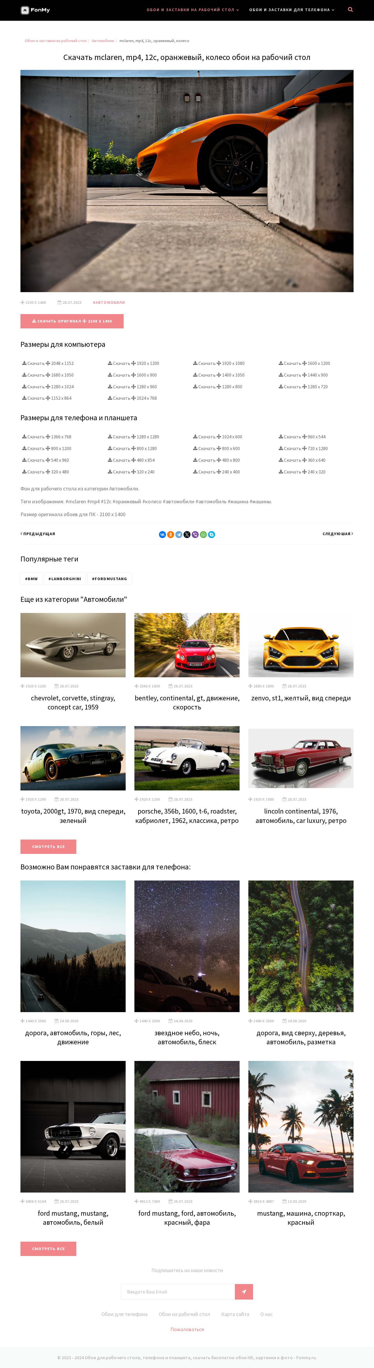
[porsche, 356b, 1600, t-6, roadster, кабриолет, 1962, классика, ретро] (187, 758)
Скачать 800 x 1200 (49, 448)
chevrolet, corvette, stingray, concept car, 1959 (73, 702)
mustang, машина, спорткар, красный (301, 1218)
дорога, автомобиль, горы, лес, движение (73, 1037)
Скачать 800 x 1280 (134, 448)
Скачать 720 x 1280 (305, 448)
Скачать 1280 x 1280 (135, 437)
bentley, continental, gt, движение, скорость (187, 702)
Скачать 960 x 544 (304, 437)
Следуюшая (337, 533)
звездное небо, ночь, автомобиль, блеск (187, 1037)
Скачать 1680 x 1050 (50, 375)
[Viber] (195, 534)
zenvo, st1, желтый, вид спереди (301, 697)
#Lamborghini (65, 578)
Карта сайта (235, 1314)
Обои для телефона (124, 1314)
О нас (266, 1314)
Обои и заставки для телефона (289, 9)
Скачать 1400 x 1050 (221, 375)
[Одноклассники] (170, 534)
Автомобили (103, 40)
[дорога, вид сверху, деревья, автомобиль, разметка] (301, 946)
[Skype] (211, 534)
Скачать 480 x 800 (219, 460)
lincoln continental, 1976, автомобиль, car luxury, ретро (301, 816)
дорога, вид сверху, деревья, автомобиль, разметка (301, 1037)
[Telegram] (178, 534)
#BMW (31, 578)
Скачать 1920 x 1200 (135, 363)
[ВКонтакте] (162, 534)
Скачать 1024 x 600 (220, 437)
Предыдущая (39, 533)
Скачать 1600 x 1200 (306, 363)
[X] (187, 534)
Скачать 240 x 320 (304, 472)
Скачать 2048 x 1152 (50, 363)
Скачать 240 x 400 (219, 472)
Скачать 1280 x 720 (305, 387)
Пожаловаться (187, 1329)
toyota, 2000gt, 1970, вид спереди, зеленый (73, 816)
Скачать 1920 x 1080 (221, 363)
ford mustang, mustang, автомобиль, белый (73, 1218)
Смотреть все (48, 846)
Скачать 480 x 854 (133, 460)
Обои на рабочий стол (184, 1314)
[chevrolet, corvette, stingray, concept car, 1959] (73, 645)
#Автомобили (109, 302)
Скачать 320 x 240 (133, 472)
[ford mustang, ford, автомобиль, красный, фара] (187, 1127)
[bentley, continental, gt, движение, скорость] (187, 645)
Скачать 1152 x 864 (49, 398)
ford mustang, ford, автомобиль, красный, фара (187, 1218)
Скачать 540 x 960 (48, 460)
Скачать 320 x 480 (48, 472)
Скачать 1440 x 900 (305, 375)
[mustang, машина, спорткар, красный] (301, 1127)
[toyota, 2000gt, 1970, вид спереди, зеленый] (73, 758)
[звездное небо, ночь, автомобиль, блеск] (187, 946)
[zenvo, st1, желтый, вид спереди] (301, 645)
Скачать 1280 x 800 (220, 387)
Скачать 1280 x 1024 (50, 387)
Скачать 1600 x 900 (134, 375)
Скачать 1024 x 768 (134, 398)
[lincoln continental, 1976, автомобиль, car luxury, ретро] (301, 758)
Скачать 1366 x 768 (49, 437)
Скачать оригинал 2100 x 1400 (74, 321)
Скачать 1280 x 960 (134, 387)
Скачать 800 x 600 (219, 448)
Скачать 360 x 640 (304, 460)
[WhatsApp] (203, 534)
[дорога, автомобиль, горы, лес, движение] (73, 946)
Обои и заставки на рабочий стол (191, 9)
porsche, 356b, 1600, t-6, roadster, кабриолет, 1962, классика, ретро (187, 816)
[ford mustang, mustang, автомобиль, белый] (73, 1127)
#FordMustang (109, 578)
